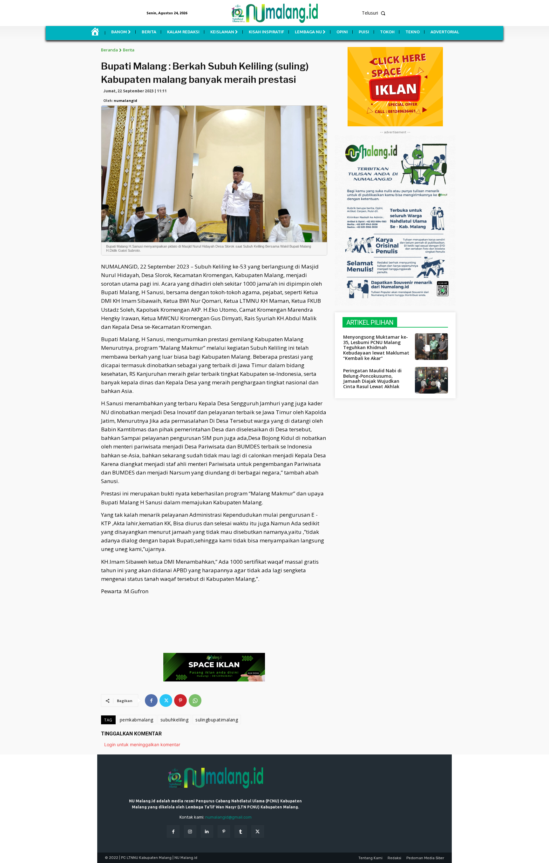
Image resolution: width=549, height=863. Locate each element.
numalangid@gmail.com (228, 817)
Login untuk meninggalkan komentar (142, 744)
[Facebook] (151, 700)
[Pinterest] (180, 700)
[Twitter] (165, 700)
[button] (429, 13)
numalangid (125, 100)
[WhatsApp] (195, 700)
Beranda (109, 50)
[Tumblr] (240, 831)
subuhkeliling (174, 720)
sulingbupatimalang (216, 720)
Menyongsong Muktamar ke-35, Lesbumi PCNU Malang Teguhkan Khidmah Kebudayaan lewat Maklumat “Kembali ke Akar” (376, 347)
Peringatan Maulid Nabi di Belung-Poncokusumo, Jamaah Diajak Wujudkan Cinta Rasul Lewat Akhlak (372, 378)
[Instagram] (190, 831)
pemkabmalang (136, 720)
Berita (128, 50)
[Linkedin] (207, 831)
